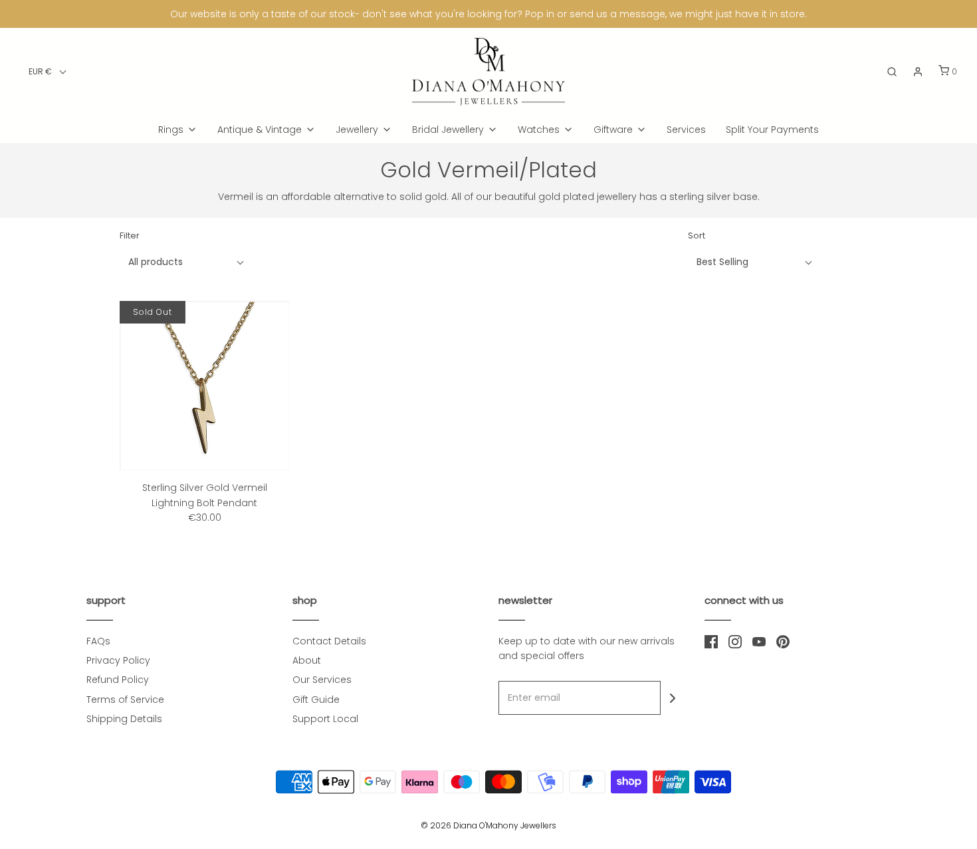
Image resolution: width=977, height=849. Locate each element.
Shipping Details (124, 718)
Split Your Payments (772, 129)
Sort (696, 235)
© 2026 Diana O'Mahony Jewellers (488, 825)
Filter (130, 235)
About (306, 660)
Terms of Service (125, 699)
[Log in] (918, 71)
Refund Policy (117, 679)
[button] (47, 71)
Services (686, 129)
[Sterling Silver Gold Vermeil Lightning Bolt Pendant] (204, 385)
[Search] (892, 71)
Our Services (322, 679)
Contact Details (329, 641)
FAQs (98, 641)
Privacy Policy (118, 660)
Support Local (325, 718)
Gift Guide (316, 699)
